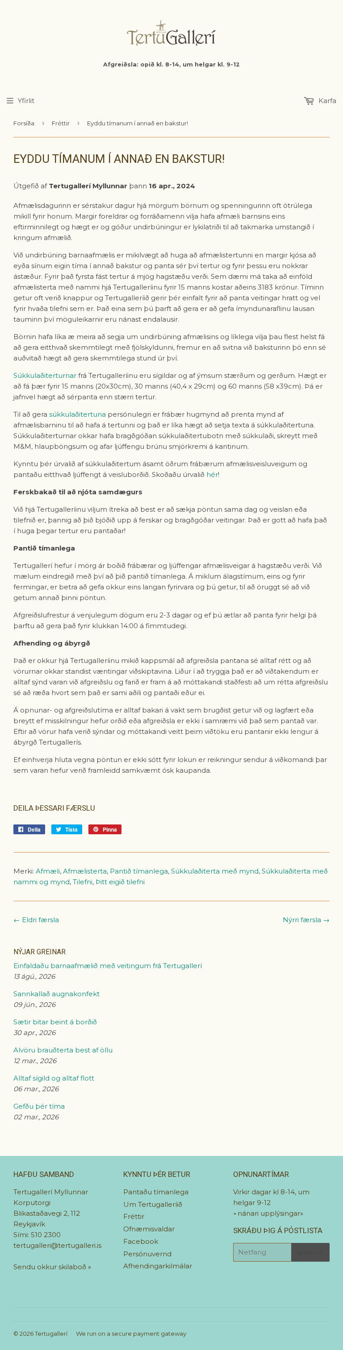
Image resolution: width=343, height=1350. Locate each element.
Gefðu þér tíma (39, 1106)
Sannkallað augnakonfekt (56, 994)
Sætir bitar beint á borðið (55, 1022)
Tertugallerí (51, 1333)
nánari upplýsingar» (270, 1213)
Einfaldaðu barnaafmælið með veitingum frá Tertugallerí (107, 965)
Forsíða (23, 123)
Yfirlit (26, 100)
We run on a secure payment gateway (131, 1333)
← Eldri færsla (36, 919)
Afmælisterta (85, 871)
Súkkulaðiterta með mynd (215, 871)
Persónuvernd (147, 1254)
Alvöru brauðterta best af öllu (63, 1050)
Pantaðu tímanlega (155, 1192)
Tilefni (82, 882)
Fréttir (61, 123)
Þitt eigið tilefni (120, 882)
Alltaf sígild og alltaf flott (53, 1078)
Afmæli (48, 871)
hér (212, 474)
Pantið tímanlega (139, 871)
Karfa (326, 100)
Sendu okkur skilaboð (50, 1267)
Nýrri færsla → (306, 919)
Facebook (140, 1241)
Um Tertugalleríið (152, 1204)
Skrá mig (310, 1252)
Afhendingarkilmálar (157, 1266)
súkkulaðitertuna (77, 414)
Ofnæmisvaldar (149, 1229)
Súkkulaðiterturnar (44, 375)
